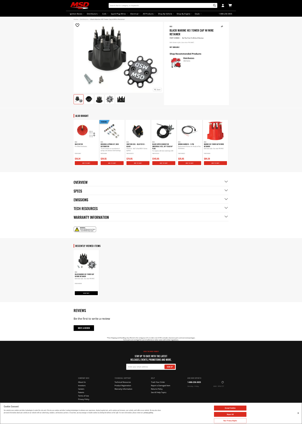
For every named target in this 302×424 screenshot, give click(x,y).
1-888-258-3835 (194, 382)
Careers (81, 389)
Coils (104, 14)
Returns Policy (157, 389)
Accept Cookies (230, 408)
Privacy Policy (83, 399)
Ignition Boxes (76, 14)
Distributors (92, 14)
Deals (197, 14)
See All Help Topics (158, 392)
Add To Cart (86, 163)
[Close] (298, 413)
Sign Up (170, 367)
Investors (82, 385)
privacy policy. (148, 412)
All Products (148, 14)
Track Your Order (158, 382)
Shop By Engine (183, 14)
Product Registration (123, 385)
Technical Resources (123, 382)
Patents (81, 392)
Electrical (134, 14)
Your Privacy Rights (230, 420)
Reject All (230, 414)
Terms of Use (83, 396)
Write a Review (84, 328)
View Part (86, 293)
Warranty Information (123, 389)
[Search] (213, 5)
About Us (82, 382)
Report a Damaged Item (160, 385)
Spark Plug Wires (118, 14)
